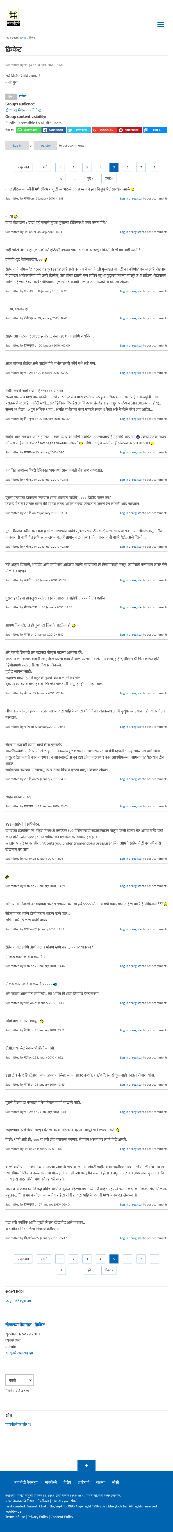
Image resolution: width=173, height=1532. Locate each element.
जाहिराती (83, 1482)
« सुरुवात (23, 167)
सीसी (115, 1482)
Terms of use (15, 1517)
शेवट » (109, 178)
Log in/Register (18, 1300)
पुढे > (90, 178)
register (45, 145)
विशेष (67, 1482)
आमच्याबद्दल (60, 1501)
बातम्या (100, 1482)
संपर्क (74, 1501)
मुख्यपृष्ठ (22, 38)
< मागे (44, 167)
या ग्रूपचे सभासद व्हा (19, 1353)
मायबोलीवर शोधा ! (18, 1424)
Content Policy (62, 1517)
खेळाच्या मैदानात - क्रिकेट (23, 110)
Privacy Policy (38, 1517)
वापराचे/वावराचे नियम (19, 1501)
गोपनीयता (43, 1501)
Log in (17, 145)
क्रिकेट (22, 96)
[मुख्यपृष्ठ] (13, 17)
